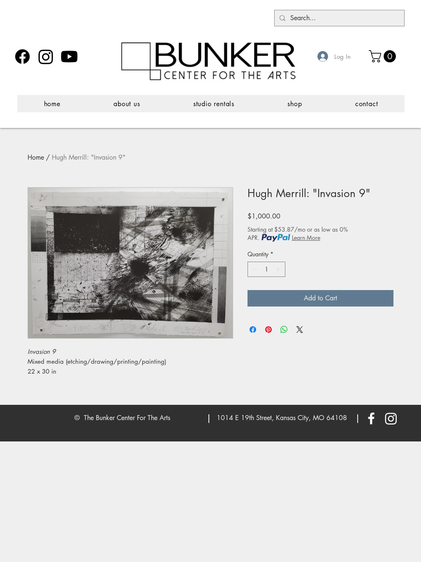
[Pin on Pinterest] (268, 329)
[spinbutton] (266, 269)
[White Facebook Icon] (371, 418)
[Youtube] (69, 56)
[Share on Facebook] (253, 329)
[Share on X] (300, 329)
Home (36, 157)
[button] (384, 56)
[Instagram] (46, 56)
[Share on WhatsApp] (284, 329)
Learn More (306, 238)
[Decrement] (254, 269)
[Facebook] (22, 56)
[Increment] (279, 269)
